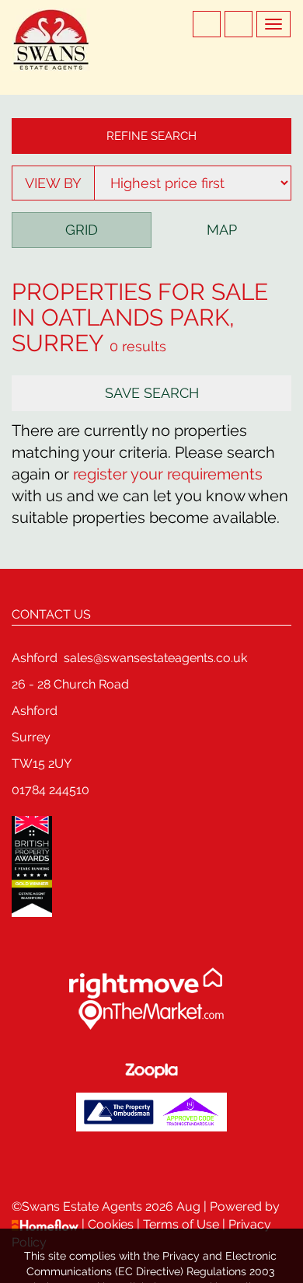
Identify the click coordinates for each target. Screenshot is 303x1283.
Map (222, 229)
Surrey (57, 343)
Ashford (34, 657)
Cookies (112, 1224)
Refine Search (151, 136)
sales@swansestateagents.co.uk (155, 657)
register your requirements (168, 474)
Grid (81, 229)
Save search (152, 393)
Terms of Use (181, 1224)
